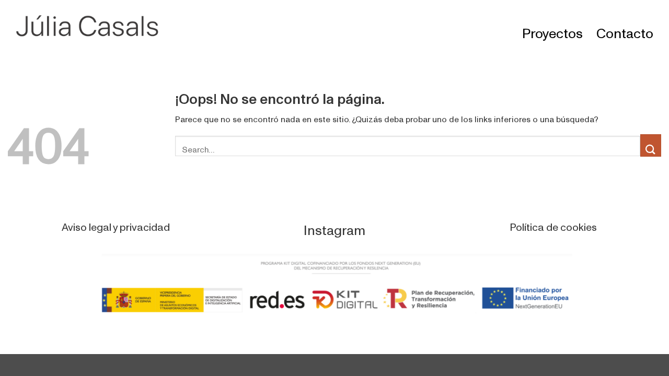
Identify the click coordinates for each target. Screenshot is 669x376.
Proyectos (552, 27)
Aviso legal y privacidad (116, 222)
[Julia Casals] (94, 26)
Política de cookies (553, 222)
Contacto (624, 27)
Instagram (334, 224)
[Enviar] (650, 145)
